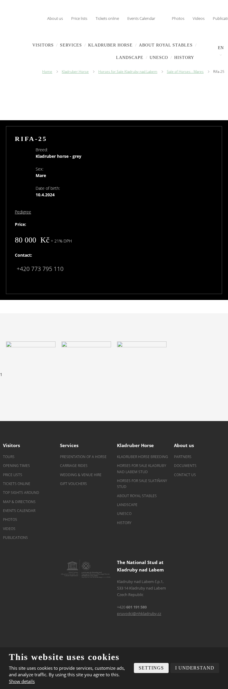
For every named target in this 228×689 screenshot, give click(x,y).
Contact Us (185, 474)
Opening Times (16, 465)
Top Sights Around (21, 492)
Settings (151, 667)
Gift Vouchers (73, 483)
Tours (9, 456)
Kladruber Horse (110, 45)
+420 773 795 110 (40, 269)
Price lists (79, 18)
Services (71, 45)
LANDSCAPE (129, 57)
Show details (22, 681)
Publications (15, 537)
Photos (178, 18)
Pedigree (23, 212)
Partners (182, 456)
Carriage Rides (74, 465)
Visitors (43, 45)
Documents (185, 465)
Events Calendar (141, 18)
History (184, 57)
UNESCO (159, 57)
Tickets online (107, 18)
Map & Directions (19, 501)
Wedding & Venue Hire (81, 474)
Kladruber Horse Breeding (142, 456)
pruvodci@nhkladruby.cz (139, 613)
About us (55, 18)
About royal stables (166, 45)
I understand (194, 667)
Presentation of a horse (83, 456)
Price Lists (12, 474)
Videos (199, 18)
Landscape (127, 504)
